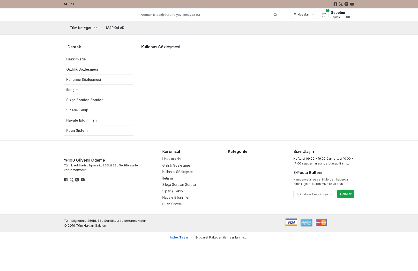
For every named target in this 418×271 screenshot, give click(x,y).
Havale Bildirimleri (81, 120)
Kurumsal (171, 151)
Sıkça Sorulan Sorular (84, 100)
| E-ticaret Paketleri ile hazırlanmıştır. (209, 237)
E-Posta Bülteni (307, 172)
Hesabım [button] (304, 14)
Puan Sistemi (77, 130)
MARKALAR (115, 28)
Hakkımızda (76, 59)
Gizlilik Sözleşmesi (82, 69)
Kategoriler (238, 151)
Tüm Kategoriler (86, 28)
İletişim (72, 90)
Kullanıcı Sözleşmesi (83, 79)
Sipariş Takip (77, 110)
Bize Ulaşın (303, 151)
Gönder (345, 194)
